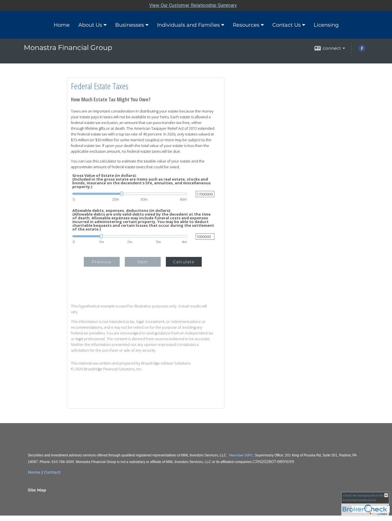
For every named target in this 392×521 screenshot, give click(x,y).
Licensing (326, 25)
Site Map (37, 490)
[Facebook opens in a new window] (361, 50)
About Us (90, 25)
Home (62, 25)
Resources (246, 25)
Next (142, 261)
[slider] (129, 194)
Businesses (129, 25)
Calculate (183, 261)
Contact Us (286, 25)
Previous (101, 261)
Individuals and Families (188, 25)
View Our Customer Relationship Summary (193, 5)
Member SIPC (241, 455)
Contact (52, 472)
